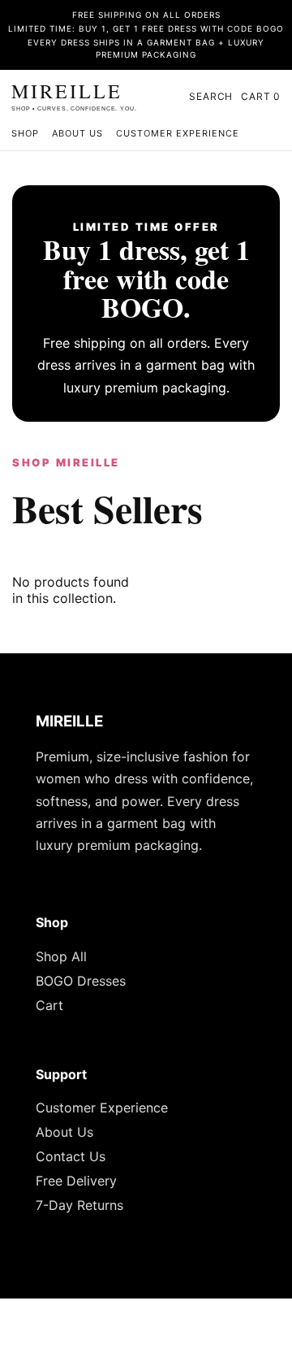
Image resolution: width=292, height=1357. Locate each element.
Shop (25, 133)
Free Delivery (76, 1181)
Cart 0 (261, 96)
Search (211, 96)
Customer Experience (177, 133)
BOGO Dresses (81, 981)
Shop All (61, 956)
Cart (49, 1005)
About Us (77, 133)
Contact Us (70, 1156)
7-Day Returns (79, 1205)
